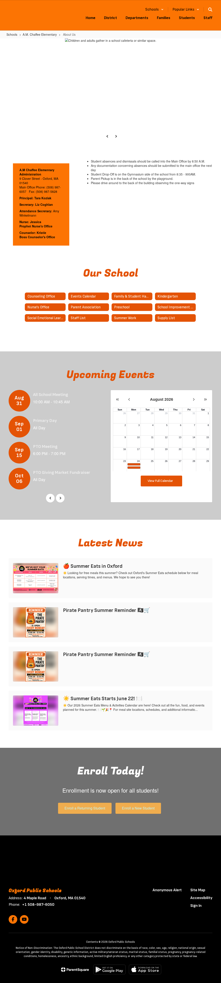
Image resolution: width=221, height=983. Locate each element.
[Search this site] (210, 9)
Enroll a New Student (138, 808)
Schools (11, 34)
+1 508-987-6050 (38, 904)
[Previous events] (50, 498)
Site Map (197, 890)
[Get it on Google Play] (109, 969)
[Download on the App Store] (145, 969)
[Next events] (60, 498)
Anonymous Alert (167, 890)
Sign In (196, 905)
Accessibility (201, 898)
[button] (154, 9)
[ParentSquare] (75, 969)
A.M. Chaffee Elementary (40, 34)
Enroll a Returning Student (85, 808)
